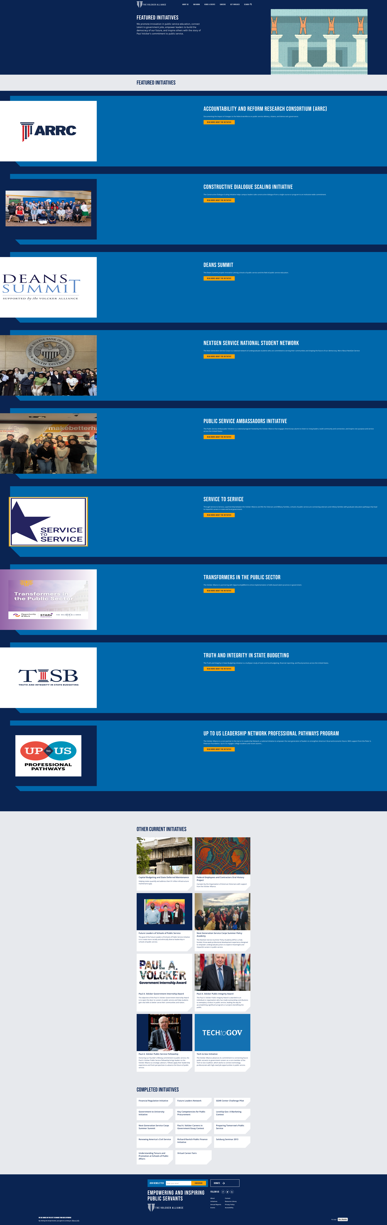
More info (75, 1220)
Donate (217, 1183)
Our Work (196, 4)
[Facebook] (223, 1192)
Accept (334, 1219)
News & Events (209, 4)
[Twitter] (227, 1192)
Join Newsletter (157, 1183)
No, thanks (343, 1219)
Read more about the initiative (219, 122)
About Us (185, 4)
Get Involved (235, 4)
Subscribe (199, 1183)
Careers (223, 4)
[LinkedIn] (232, 1192)
